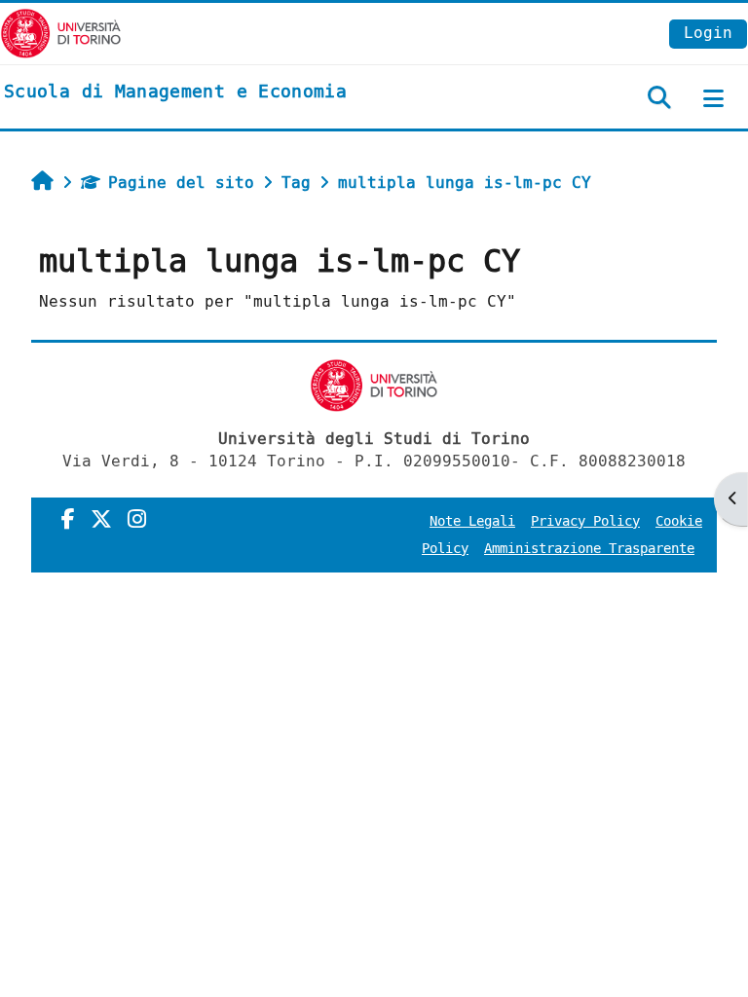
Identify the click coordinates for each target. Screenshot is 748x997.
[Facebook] (68, 519)
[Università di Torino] (61, 32)
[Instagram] (137, 519)
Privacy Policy (585, 521)
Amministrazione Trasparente (589, 548)
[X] (101, 519)
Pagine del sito (181, 182)
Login (708, 32)
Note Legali (472, 521)
